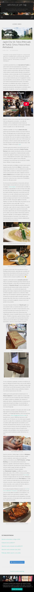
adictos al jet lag (16, 4)
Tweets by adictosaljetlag (17, 571)
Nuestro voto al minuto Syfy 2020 (11, 549)
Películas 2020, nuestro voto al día (11, 553)
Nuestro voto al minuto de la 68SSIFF (12, 546)
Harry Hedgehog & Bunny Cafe (18, 415)
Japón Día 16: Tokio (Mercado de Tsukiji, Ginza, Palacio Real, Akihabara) (17, 44)
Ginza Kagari (12, 186)
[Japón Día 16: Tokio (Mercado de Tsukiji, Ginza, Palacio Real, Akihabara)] (17, 34)
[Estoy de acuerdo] (32, 587)
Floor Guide (26, 474)
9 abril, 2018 (5, 50)
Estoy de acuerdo (17, 589)
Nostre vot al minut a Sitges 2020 (11, 539)
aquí (20, 144)
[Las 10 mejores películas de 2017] (10, 579)
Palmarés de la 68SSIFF (8, 542)
